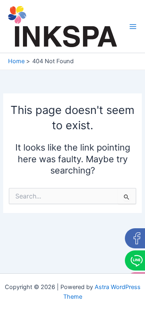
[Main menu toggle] (133, 26)
